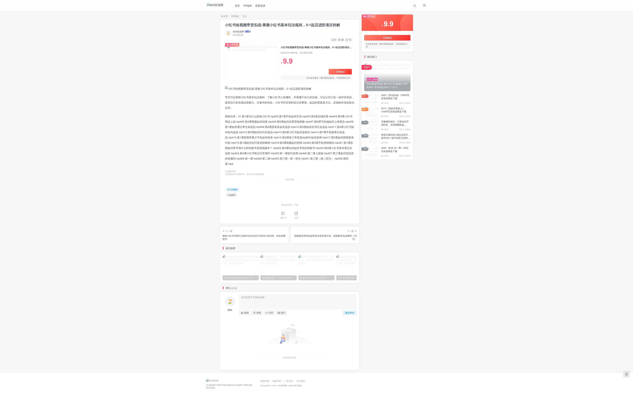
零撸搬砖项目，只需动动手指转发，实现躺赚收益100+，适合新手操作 (395, 125)
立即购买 (340, 71)
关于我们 (301, 380)
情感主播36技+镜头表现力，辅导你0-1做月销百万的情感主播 (395, 138)
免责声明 (276, 380)
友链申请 (264, 380)
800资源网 (238, 31)
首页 (237, 5)
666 (292, 385)
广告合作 (289, 380)
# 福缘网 (231, 194)
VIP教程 (247, 5)
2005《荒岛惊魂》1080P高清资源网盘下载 (395, 96)
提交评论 (349, 312)
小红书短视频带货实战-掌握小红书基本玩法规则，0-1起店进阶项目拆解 (282, 24)
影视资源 (260, 5)
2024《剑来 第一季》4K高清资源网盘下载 (394, 149)
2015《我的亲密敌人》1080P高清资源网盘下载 (393, 110)
